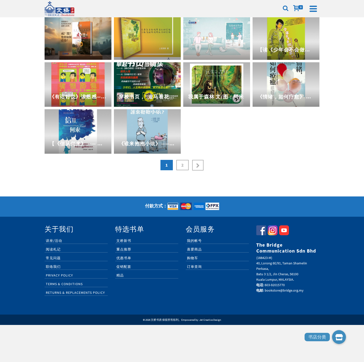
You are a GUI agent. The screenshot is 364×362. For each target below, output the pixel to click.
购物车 (192, 258)
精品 (120, 275)
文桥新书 (123, 240)
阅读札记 (53, 249)
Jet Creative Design (210, 319)
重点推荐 (123, 249)
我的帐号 (194, 240)
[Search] (285, 8)
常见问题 (53, 258)
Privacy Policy (59, 275)
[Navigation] (313, 8)
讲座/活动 (54, 240)
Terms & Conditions (64, 284)
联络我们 (53, 266)
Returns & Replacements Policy (75, 292)
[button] (339, 337)
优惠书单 (123, 258)
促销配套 (123, 266)
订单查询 (194, 266)
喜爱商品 (194, 249)
